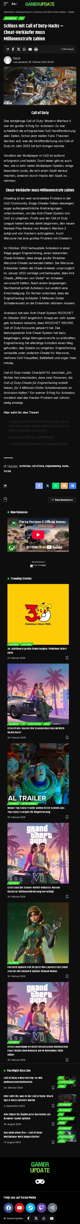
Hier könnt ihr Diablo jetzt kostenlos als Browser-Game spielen (27, 1116)
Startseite (9, 12)
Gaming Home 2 (24, 12)
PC (21, 18)
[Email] (30, 49)
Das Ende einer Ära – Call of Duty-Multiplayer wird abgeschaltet (23, 1135)
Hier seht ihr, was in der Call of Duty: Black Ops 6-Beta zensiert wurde (28, 1098)
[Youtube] (19, 1208)
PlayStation (35, 724)
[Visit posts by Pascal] (8, 60)
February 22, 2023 (56, 444)
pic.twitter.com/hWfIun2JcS (38, 437)
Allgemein (11, 18)
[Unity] (52, 1208)
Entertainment (29, 803)
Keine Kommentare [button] (64, 499)
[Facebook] (8, 1208)
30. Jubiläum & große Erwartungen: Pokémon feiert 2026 (37, 651)
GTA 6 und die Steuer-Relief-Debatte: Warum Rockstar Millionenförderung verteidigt (33, 889)
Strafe (7, 471)
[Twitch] (41, 1208)
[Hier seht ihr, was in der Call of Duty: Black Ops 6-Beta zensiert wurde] (67, 1099)
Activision (25, 466)
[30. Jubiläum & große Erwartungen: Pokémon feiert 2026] (38, 614)
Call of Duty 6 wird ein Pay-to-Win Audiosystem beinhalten (23, 1080)
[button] (7, 3)
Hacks (65, 466)
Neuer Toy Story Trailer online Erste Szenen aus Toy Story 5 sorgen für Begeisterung (35, 810)
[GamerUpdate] (40, 3)
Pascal (16, 58)
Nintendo (26, 644)
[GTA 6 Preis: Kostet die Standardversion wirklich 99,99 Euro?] (38, 694)
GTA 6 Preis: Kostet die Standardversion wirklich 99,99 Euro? (35, 730)
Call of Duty (38, 466)
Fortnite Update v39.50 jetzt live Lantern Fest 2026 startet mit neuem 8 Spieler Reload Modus (37, 969)
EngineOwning (53, 466)
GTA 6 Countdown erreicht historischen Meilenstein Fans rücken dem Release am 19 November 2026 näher (37, 1051)
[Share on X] (18, 49)
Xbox (46, 724)
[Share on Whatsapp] (24, 49)
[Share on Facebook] (12, 49)
